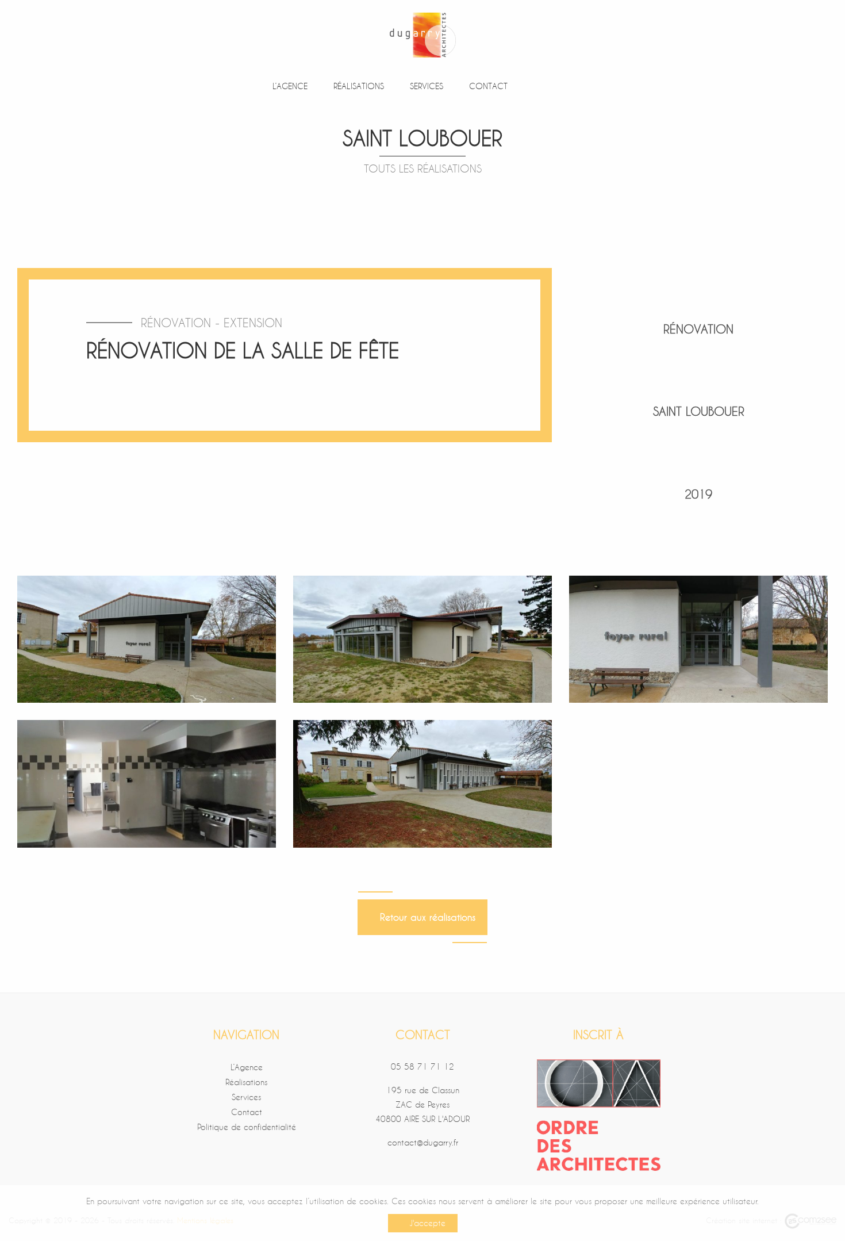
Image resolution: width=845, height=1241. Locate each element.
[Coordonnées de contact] (537, 86)
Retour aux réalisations (424, 916)
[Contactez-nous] (571, 86)
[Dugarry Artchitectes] (422, 33)
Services (424, 86)
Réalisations (357, 86)
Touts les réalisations (423, 168)
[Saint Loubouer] (146, 637)
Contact (486, 86)
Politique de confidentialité (246, 1127)
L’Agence (288, 86)
